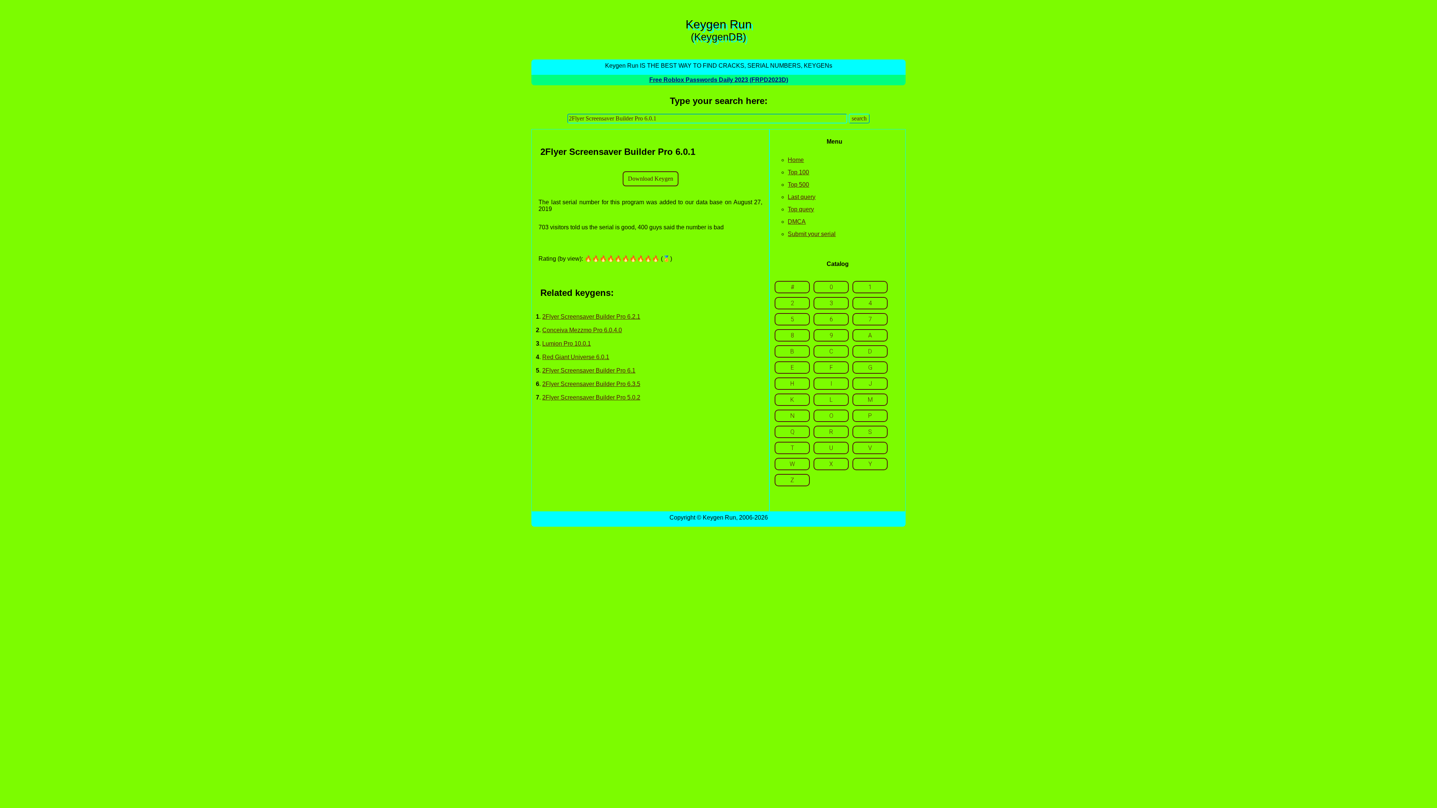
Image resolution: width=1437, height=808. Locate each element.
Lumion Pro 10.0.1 (566, 343)
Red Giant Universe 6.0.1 (575, 357)
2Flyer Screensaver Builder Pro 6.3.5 (591, 384)
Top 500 (798, 184)
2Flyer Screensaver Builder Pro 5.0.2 (591, 397)
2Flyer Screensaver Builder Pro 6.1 (588, 370)
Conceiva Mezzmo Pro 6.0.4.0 (582, 330)
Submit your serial (812, 234)
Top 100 (798, 172)
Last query (801, 197)
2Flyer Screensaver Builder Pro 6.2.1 (591, 316)
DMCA (797, 221)
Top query (801, 209)
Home (796, 160)
